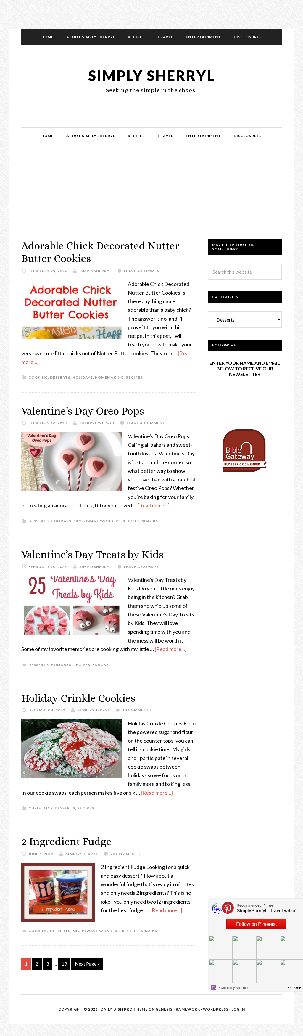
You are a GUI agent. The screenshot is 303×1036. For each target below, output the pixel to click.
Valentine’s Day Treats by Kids (92, 554)
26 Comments (125, 854)
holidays (82, 377)
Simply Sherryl (151, 75)
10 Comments (137, 710)
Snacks (150, 521)
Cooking (38, 377)
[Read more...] (154, 505)
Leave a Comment (143, 271)
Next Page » (87, 963)
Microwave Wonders (97, 521)
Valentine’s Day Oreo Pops (82, 411)
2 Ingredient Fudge (66, 841)
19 (64, 963)
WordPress (215, 1009)
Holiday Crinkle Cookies (78, 698)
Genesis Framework (178, 1009)
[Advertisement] (151, 197)
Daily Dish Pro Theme (124, 1009)
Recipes (134, 377)
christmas (40, 808)
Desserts (60, 377)
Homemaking (109, 377)
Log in (238, 1009)
